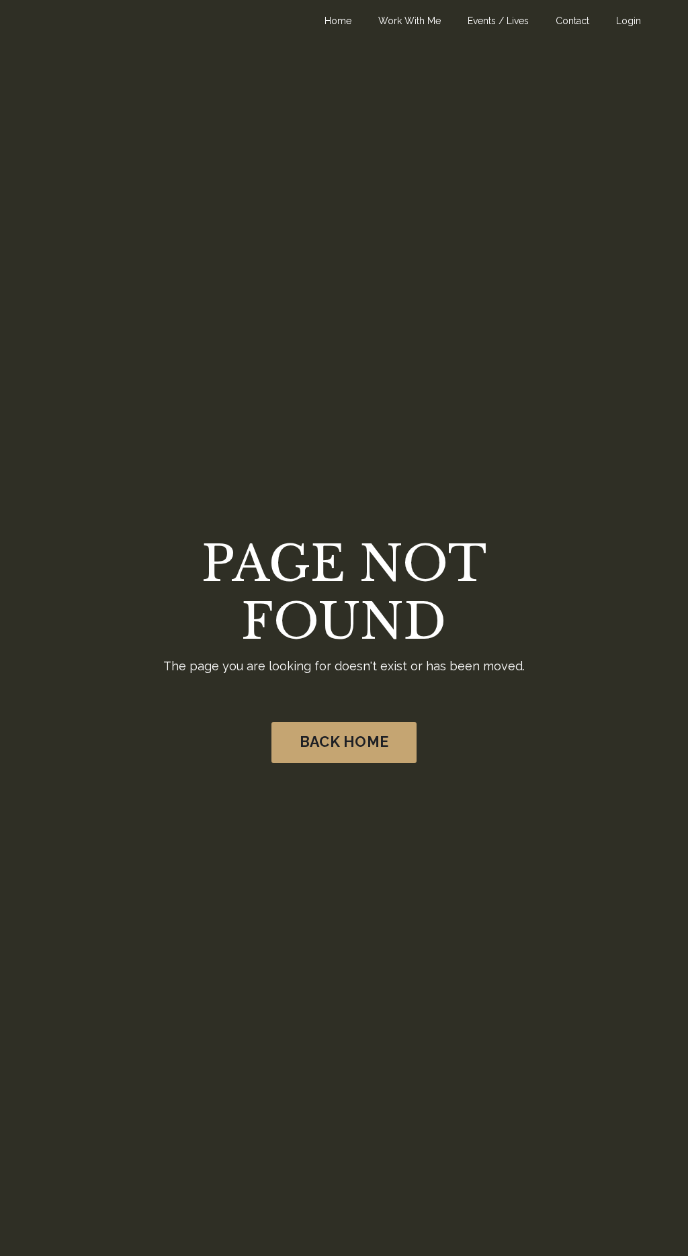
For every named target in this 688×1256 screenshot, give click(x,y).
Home (338, 20)
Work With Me (409, 20)
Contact (572, 20)
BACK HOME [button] (344, 741)
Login (628, 20)
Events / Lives (498, 20)
